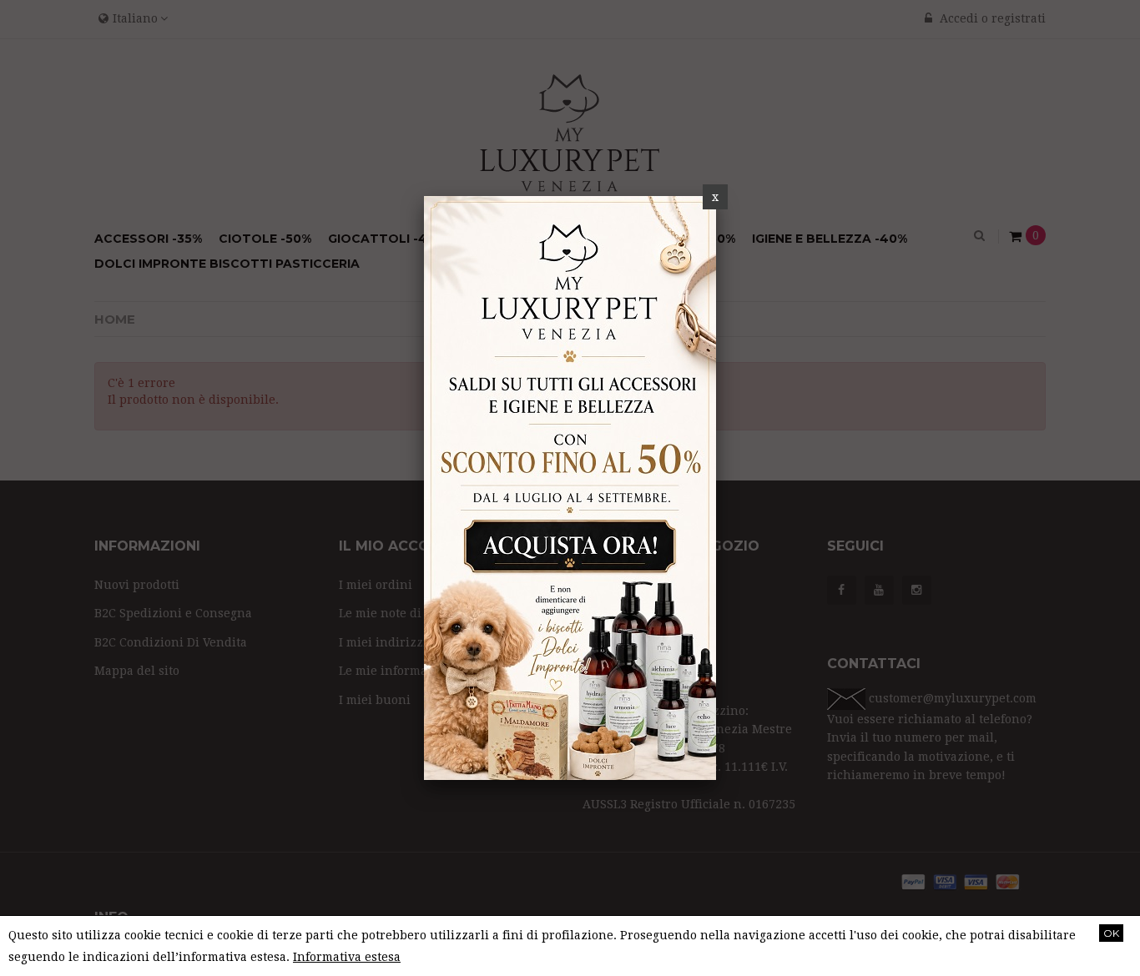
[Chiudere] (715, 196)
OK (1111, 933)
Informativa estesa (347, 956)
